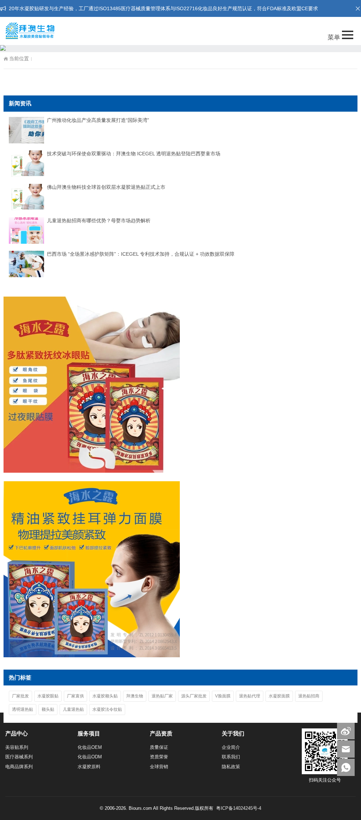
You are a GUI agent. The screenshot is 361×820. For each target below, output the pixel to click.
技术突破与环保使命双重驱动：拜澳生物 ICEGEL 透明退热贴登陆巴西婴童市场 (133, 153)
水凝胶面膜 (279, 696)
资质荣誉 (159, 756)
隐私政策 (231, 766)
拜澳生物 (134, 696)
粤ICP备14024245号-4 (238, 808)
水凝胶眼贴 (48, 696)
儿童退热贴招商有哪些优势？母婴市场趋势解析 (99, 220)
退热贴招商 (308, 696)
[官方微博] (346, 730)
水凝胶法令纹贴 (107, 709)
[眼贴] (92, 471)
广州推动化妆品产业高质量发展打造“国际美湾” (98, 120)
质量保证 (159, 747)
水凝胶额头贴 (105, 696)
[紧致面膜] (92, 655)
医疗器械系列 (19, 756)
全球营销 (159, 766)
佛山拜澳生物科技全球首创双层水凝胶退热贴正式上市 (106, 187)
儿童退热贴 (73, 709)
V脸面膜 (223, 696)
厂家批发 (20, 696)
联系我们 (231, 756)
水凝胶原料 (89, 766)
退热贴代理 (249, 696)
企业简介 (231, 747)
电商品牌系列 (19, 766)
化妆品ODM (90, 756)
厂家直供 (75, 696)
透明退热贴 (22, 709)
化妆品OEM (90, 747)
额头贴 (48, 709)
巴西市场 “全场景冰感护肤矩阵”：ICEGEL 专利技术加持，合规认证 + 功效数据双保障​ (140, 254)
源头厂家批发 (194, 696)
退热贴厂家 (162, 696)
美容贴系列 (16, 747)
